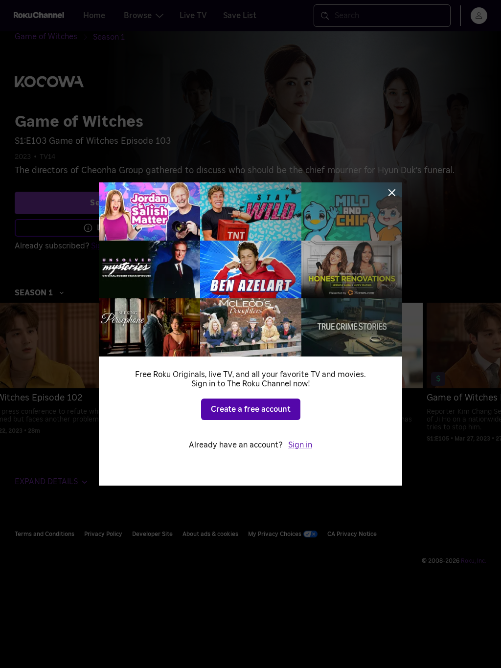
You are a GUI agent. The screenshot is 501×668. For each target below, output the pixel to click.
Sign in (300, 445)
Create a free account (251, 409)
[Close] (392, 192)
